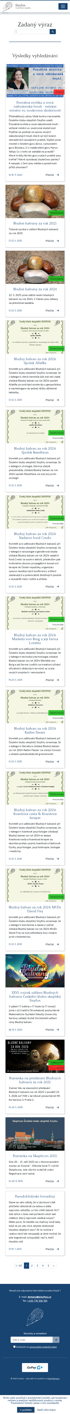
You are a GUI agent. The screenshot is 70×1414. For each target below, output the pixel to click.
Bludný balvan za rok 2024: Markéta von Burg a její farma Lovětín (35, 639)
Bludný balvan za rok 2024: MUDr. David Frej (35, 909)
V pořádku (26, 1409)
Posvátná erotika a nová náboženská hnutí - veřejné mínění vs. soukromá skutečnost (35, 106)
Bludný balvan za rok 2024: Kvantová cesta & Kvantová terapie (35, 814)
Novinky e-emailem (35, 1333)
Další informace (46, 1409)
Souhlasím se (36, 1347)
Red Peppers (54, 1378)
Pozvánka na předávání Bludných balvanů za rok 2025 (35, 1080)
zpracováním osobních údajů (43, 1347)
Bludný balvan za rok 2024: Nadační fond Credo (35, 536)
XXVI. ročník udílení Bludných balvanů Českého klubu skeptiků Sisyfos (35, 996)
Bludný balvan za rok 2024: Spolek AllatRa (35, 361)
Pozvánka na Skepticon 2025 (35, 1156)
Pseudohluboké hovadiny (35, 1196)
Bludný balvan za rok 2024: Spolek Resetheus (35, 450)
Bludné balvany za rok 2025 (35, 223)
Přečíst (50, 174)
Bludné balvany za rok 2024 (35, 289)
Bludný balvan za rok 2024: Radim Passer (35, 730)
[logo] (8, 6)
